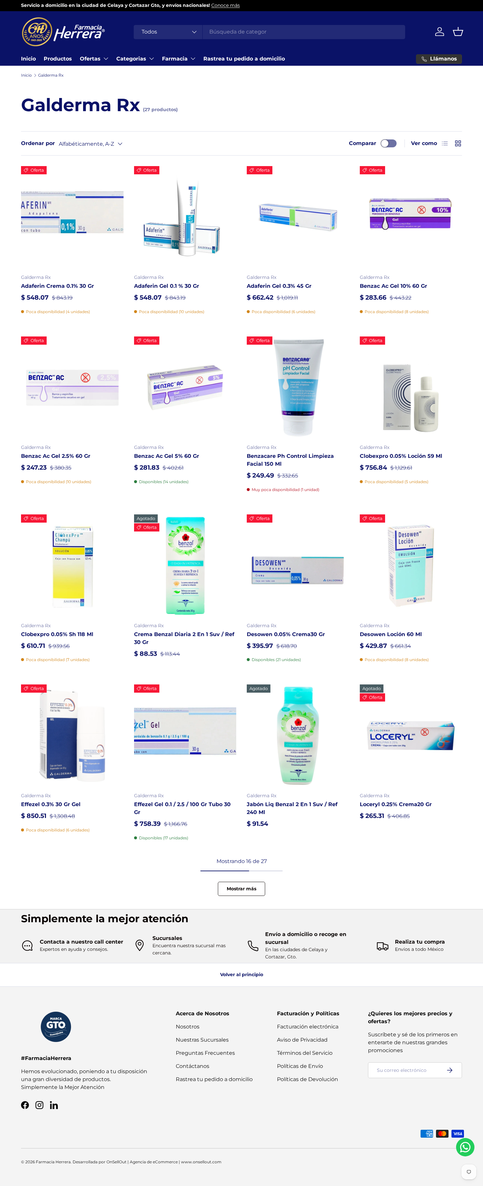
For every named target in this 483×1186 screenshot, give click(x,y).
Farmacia (175, 59)
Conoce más (225, 5)
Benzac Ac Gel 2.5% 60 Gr (55, 456)
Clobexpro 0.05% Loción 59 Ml (401, 456)
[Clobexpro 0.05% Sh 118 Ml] (72, 565)
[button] (458, 31)
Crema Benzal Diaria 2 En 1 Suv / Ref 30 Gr (184, 638)
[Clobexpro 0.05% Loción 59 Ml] (411, 387)
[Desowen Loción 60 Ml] (411, 565)
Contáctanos (192, 1066)
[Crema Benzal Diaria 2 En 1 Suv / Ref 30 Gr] (185, 565)
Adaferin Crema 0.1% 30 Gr (57, 286)
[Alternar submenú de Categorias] (151, 58)
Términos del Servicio (305, 1053)
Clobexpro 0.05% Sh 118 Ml (57, 634)
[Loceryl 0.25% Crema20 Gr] (411, 735)
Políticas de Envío (300, 1066)
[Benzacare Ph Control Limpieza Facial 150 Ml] (298, 387)
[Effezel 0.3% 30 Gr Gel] (72, 735)
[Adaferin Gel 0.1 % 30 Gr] (185, 217)
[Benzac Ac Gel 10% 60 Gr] (411, 217)
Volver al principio (241, 974)
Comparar (362, 143)
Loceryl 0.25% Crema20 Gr (396, 804)
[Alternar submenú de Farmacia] (193, 58)
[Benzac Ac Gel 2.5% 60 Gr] (72, 387)
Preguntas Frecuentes (205, 1053)
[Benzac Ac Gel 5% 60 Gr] (185, 387)
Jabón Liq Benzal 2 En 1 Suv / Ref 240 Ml (292, 808)
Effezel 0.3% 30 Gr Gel (50, 804)
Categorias (131, 59)
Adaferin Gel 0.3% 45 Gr (279, 286)
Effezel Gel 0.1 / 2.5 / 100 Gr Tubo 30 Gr (182, 808)
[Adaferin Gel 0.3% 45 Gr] (298, 217)
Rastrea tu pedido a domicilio (244, 59)
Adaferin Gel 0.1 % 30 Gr (166, 286)
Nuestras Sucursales (202, 1040)
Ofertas (90, 59)
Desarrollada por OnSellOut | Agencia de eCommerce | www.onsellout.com (147, 1161)
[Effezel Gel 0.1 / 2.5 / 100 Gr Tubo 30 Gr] (185, 735)
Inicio (28, 59)
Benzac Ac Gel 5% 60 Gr (166, 456)
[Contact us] (465, 1147)
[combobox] (269, 32)
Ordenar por (38, 143)
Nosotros (187, 1027)
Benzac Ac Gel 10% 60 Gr (393, 286)
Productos (58, 59)
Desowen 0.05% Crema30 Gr (286, 634)
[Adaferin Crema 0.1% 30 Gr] (72, 217)
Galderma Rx (50, 75)
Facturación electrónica (307, 1027)
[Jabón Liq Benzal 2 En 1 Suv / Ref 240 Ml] (298, 735)
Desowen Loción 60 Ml (391, 634)
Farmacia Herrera (53, 1161)
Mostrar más (241, 889)
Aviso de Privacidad (302, 1040)
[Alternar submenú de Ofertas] (106, 58)
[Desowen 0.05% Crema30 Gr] (298, 565)
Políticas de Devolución (307, 1079)
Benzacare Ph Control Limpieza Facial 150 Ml (290, 460)
